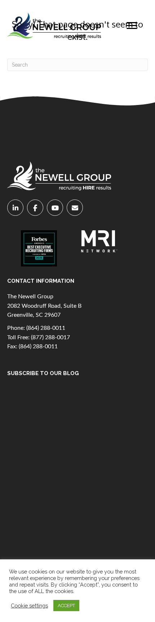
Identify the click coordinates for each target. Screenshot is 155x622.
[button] (132, 25)
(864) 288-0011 (45, 328)
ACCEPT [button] (66, 605)
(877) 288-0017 (50, 337)
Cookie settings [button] (29, 605)
